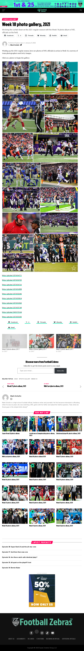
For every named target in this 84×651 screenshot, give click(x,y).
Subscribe (60, 371)
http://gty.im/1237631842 (12, 303)
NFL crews (31, 639)
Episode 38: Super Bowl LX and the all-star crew (19, 547)
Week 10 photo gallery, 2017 (37, 349)
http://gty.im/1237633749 (12, 307)
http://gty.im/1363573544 (12, 312)
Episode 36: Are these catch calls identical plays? (19, 557)
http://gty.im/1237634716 (12, 284)
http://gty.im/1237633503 (12, 317)
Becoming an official (53, 639)
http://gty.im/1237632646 (12, 294)
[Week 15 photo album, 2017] (68, 341)
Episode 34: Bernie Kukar (11, 568)
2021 (16, 379)
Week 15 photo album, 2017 (64, 349)
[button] (15, 69)
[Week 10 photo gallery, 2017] (41, 341)
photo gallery (25, 379)
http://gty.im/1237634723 (12, 280)
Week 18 (34, 379)
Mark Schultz (14, 45)
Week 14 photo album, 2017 (10, 349)
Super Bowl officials (68, 639)
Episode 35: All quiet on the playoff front (16, 562)
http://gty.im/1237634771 (12, 275)
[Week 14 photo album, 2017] (14, 341)
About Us (11, 639)
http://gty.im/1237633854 (12, 298)
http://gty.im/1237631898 (12, 289)
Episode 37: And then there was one (15, 552)
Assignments (21, 639)
